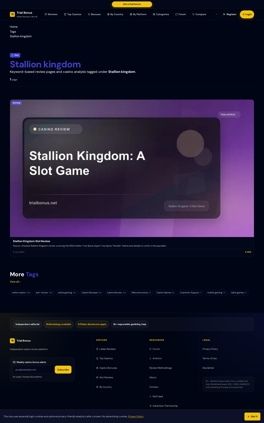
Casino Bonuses (92, 292)
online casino (21, 292)
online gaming (67, 292)
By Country (116, 14)
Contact (153, 386)
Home (14, 27)
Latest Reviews (107, 349)
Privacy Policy (135, 416)
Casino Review (116, 292)
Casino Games (165, 292)
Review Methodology (160, 367)
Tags (13, 31)
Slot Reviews (106, 377)
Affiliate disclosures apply (92, 324)
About (152, 377)
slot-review (44, 292)
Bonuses (96, 14)
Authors (157, 358)
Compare (201, 14)
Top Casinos (74, 14)
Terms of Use (210, 358)
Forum (182, 14)
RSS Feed (158, 396)
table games (239, 292)
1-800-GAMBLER (241, 384)
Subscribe (63, 369)
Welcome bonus (141, 292)
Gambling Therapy (219, 387)
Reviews (53, 14)
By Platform (139, 14)
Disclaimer (208, 367)
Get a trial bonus (132, 4)
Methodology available (58, 324)
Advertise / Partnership (165, 405)
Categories (162, 14)
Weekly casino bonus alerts (31, 362)
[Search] (217, 14)
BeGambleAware (219, 384)
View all (14, 281)
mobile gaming (216, 292)
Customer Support (191, 292)
